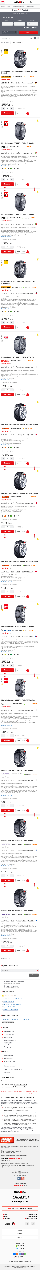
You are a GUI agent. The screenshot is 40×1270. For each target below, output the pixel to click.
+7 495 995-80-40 (20, 1197)
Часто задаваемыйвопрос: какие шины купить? (10, 1042)
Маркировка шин (9, 1031)
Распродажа (32, 1216)
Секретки (6, 1218)
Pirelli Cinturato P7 (17, 143)
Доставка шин (8, 1055)
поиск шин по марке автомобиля (29, 1113)
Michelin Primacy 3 (17, 626)
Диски (5, 1216)
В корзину (7, 113)
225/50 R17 (15, 1019)
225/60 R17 (25, 1019)
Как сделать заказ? (10, 1066)
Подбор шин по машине (10, 965)
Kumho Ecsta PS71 (17, 357)
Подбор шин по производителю (14, 982)
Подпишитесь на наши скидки (22, 1208)
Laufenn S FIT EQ (17, 770)
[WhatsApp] (25, 1254)
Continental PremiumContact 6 (19, 72)
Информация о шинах (11, 1047)
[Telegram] (20, 1254)
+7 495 (10, 1159)
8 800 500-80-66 (20, 1201)
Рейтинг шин (8, 1037)
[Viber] (22, 1254)
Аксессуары (33, 1214)
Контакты (7, 1072)
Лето (35, 27)
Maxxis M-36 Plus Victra (19, 424)
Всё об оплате (8, 1058)
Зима (27, 27)
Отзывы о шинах (9, 1034)
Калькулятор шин (31, 1218)
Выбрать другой (8, 1022)
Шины (5, 1214)
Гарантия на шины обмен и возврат (9, 1062)
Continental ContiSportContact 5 (18, 282)
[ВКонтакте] (14, 1254)
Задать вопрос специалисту (13, 1069)
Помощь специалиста (11, 986)
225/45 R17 (5, 1019)
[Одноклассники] (17, 1254)
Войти (20, 1230)
